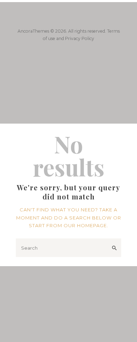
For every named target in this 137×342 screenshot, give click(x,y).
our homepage (85, 225)
